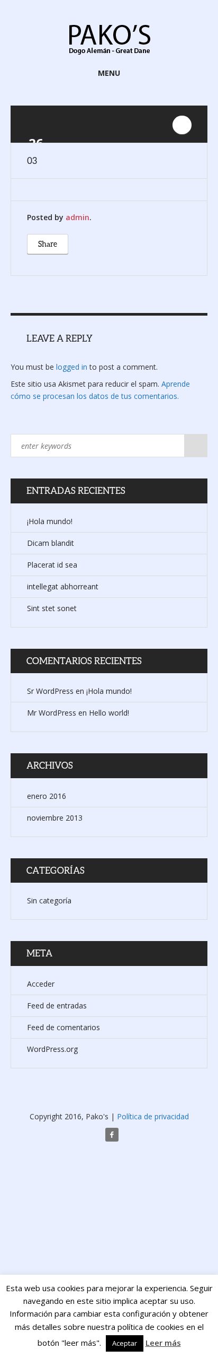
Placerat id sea (52, 565)
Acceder (40, 984)
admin (77, 217)
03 (32, 160)
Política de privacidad (153, 1116)
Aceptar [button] (124, 1343)
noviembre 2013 (55, 818)
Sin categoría (49, 900)
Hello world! (109, 713)
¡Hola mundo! (49, 521)
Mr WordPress (51, 713)
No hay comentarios (182, 125)
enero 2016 (46, 796)
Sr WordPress (50, 691)
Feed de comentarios (63, 1027)
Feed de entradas (57, 1005)
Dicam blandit (50, 543)
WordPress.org (52, 1049)
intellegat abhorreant (62, 586)
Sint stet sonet (52, 608)
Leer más (163, 1342)
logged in (71, 367)
